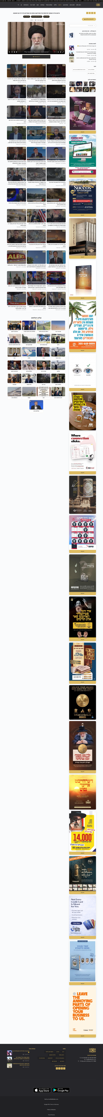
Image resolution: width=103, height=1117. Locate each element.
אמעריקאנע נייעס (26, 16)
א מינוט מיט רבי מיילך (60, 1058)
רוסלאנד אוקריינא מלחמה (43, 331)
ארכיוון (57, 1051)
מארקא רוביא (43, 371)
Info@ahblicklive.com (91, 1059)
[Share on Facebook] (62, 1068)
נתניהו (44, 358)
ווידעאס (59, 4)
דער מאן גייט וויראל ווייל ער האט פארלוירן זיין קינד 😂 (86, 46)
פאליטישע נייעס (36, 411)
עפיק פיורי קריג (58, 331)
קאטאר (29, 397)
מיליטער (58, 371)
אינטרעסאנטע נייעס (43, 344)
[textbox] (82, 25)
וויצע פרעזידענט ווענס (58, 397)
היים (63, 1051)
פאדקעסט (14, 384)
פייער (14, 358)
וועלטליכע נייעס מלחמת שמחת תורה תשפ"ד (29, 331)
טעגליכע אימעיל (49, 4)
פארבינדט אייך (42, 1058)
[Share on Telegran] (59, 1068)
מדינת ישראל (58, 358)
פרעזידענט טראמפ (14, 371)
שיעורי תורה (32, 4)
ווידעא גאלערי (61, 1054)
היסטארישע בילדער (49, 1051)
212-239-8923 (84, 1057)
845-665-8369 (93, 1057)
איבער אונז (62, 1061)
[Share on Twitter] (64, 1068)
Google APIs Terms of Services (51, 1104)
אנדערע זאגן (65, 4)
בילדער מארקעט (52, 1054)
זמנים (38, 4)
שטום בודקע (72, 4)
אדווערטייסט (26, 4)
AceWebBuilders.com (53, 1099)
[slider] (35, 52)
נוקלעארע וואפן (58, 384)
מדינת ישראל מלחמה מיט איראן (36, 16)
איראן (58, 344)
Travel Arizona (51, 1114)
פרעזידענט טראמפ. (14, 331)
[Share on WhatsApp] (57, 1068)
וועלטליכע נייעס (46, 16)
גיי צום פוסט (37, 56)
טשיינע (29, 358)
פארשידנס (42, 4)
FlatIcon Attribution (51, 1109)
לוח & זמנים (50, 1058)
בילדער (55, 4)
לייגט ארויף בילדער (89, 19)
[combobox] (82, 25)
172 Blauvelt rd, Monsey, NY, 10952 (87, 1061)
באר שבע (43, 384)
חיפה (43, 397)
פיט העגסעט (29, 384)
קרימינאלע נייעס (14, 397)
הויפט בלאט (78, 4)
